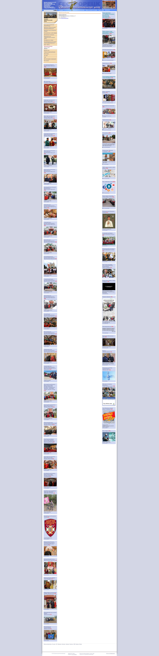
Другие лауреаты (105, 364)
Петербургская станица (48, 40)
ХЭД (45, 57)
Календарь (63, 644)
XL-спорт (46, 55)
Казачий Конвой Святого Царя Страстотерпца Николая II (50, 42)
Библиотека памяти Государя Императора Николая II (50, 28)
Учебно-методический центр (49, 52)
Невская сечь (46, 50)
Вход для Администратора (110, 653)
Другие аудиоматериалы (107, 129)
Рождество (71, 644)
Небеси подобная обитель (48, 644)
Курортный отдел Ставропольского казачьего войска (49, 37)
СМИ (74, 644)
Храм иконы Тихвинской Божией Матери (49, 25)
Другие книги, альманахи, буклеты (107, 102)
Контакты (45, 48)
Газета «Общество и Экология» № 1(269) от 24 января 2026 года (108, 322)
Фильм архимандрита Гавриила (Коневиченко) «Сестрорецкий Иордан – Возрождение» (108, 291)
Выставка (77, 644)
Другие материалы (47, 78)
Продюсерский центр (48, 46)
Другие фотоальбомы (106, 147)
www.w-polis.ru (74, 654)
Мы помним (46, 60)
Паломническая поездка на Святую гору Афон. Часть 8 (108, 162)
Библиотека (59, 644)
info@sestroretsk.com (64, 18)
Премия (80, 644)
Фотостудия (46, 53)
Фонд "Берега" (47, 44)
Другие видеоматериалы (107, 73)
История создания (47, 47)
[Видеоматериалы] (108, 68)
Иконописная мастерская (49, 34)
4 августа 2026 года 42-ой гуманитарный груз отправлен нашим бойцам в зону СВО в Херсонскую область (108, 144)
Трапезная (67, 644)
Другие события (46, 130)
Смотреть (113, 8)
